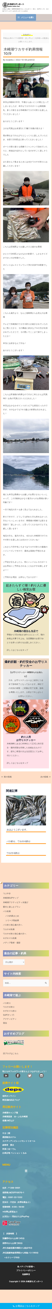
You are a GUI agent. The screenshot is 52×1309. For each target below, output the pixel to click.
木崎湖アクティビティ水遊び (15, 902)
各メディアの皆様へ (26, 1266)
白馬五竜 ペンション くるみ (14, 1153)
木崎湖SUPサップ (11, 898)
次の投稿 (45, 777)
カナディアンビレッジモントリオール (18, 1141)
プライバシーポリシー (26, 1270)
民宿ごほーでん (9, 1149)
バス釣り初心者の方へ (12, 925)
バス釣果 (7, 911)
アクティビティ (10, 1019)
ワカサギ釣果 (9, 929)
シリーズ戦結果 (12, 920)
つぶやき (7, 893)
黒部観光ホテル (9, 1137)
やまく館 (6, 1133)
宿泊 (5, 1023)
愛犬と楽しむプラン (11, 907)
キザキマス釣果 (10, 938)
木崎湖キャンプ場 (10, 1112)
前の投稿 (6, 777)
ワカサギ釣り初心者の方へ (14, 933)
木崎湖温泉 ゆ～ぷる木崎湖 (15, 1116)
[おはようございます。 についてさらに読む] (26, 810)
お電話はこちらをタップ (27, 1306)
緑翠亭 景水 (8, 1145)
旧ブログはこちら (11, 1053)
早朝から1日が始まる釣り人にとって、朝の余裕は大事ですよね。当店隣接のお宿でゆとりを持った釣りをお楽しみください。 (26, 638)
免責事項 (26, 1274)
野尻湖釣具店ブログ (11, 1100)
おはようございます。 (17, 829)
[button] (26, 1171)
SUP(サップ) (8, 1015)
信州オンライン (9, 1096)
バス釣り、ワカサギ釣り (19, 841)
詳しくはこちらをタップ (17, 650)
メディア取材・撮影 (11, 942)
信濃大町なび (8, 1120)
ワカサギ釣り (13, 853)
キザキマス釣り (10, 1011)
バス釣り (7, 1003)
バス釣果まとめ (12, 916)
